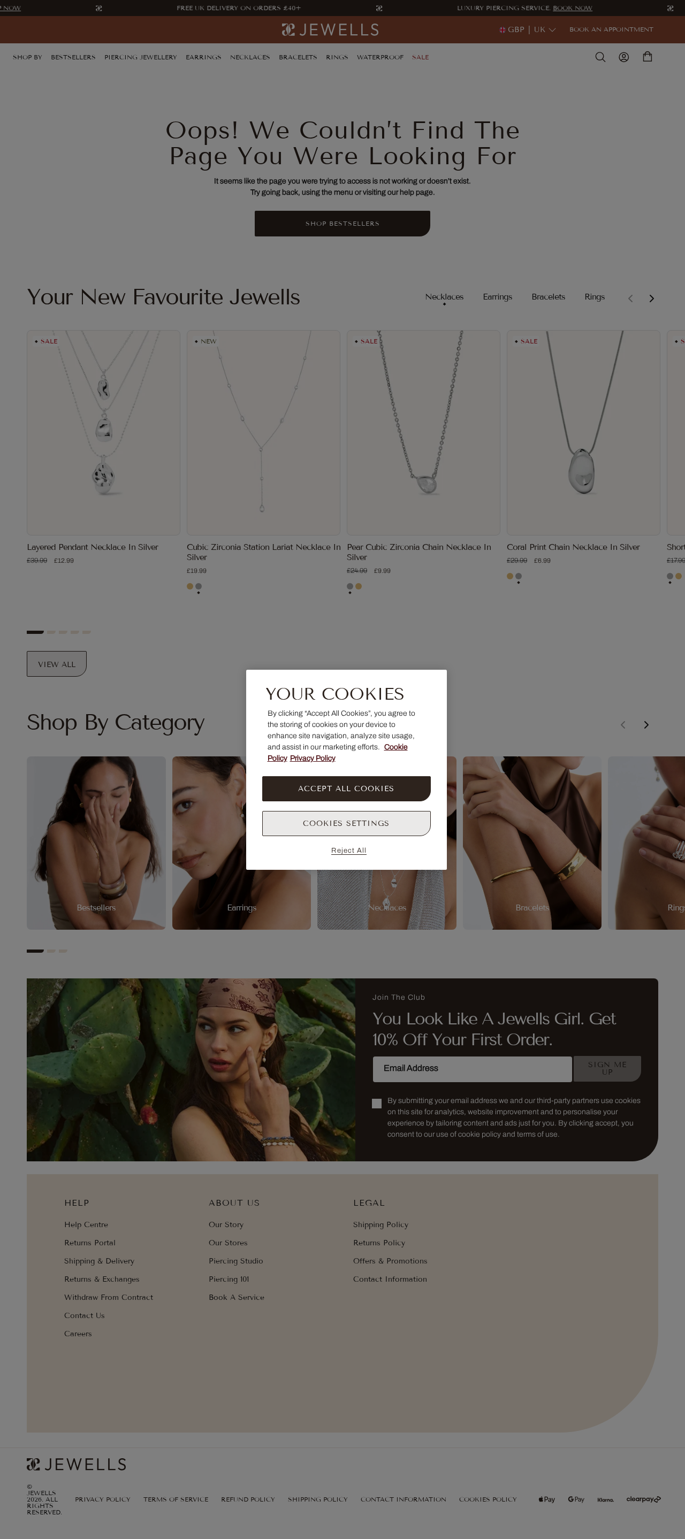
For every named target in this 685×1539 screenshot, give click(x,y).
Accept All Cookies (346, 788)
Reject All (349, 850)
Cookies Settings (346, 823)
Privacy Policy (313, 758)
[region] (346, 770)
